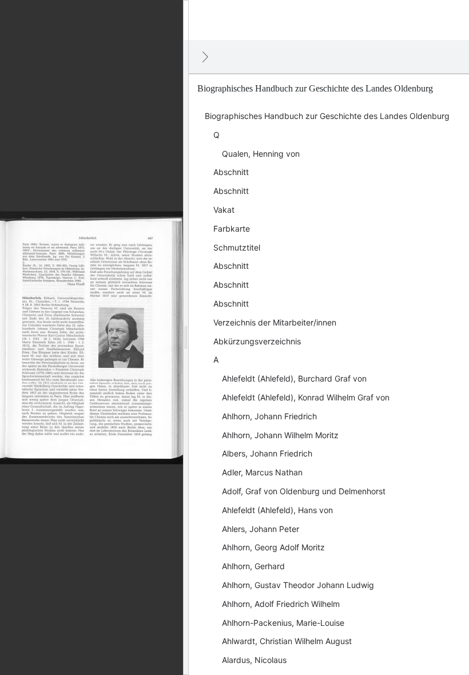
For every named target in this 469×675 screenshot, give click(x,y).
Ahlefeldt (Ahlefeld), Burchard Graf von (294, 378)
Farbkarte (231, 228)
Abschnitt (231, 172)
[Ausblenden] (205, 57)
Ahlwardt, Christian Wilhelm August (287, 641)
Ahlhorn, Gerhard (253, 566)
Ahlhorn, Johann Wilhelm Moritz (280, 435)
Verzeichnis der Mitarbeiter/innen (274, 322)
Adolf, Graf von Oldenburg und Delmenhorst (303, 491)
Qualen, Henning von (261, 153)
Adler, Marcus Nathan (262, 472)
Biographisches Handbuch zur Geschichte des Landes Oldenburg (327, 116)
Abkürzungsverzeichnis (257, 341)
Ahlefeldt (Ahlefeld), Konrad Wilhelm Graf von (305, 397)
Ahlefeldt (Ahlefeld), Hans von (277, 510)
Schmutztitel (236, 247)
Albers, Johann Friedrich (267, 453)
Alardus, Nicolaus (254, 660)
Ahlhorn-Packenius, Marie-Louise (283, 623)
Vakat (223, 210)
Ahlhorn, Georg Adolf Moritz (273, 547)
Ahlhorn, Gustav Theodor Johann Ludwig (298, 585)
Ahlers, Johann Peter (260, 529)
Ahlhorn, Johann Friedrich (269, 416)
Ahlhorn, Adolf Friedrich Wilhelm (281, 604)
